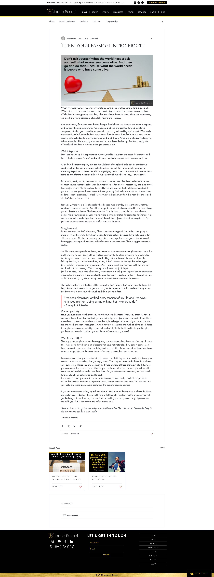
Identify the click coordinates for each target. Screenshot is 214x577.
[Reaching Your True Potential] (107, 462)
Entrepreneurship (112, 21)
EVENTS (153, 543)
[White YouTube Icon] (59, 541)
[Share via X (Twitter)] (68, 426)
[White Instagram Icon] (53, 541)
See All (162, 447)
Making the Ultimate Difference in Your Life (66, 478)
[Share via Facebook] (62, 426)
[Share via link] (80, 426)
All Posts (51, 21)
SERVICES (153, 555)
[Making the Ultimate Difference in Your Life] (67, 462)
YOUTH (153, 551)
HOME (153, 535)
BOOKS (153, 559)
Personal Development (67, 21)
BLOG (153, 564)
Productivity (97, 21)
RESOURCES (153, 547)
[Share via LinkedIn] (74, 426)
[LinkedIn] (71, 541)
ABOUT (153, 539)
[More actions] (151, 38)
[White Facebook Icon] (65, 541)
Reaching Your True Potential (104, 478)
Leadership (84, 21)
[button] (142, 12)
